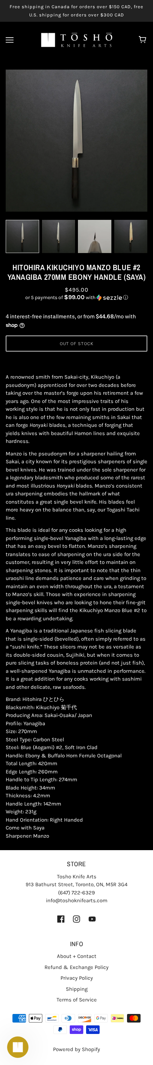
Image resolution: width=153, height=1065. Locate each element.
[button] (76, 297)
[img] (61, 918)
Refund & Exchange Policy (76, 967)
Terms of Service (77, 999)
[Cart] (143, 40)
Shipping (77, 989)
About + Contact (76, 956)
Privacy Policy (76, 978)
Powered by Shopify (76, 1049)
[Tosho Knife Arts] (76, 39)
